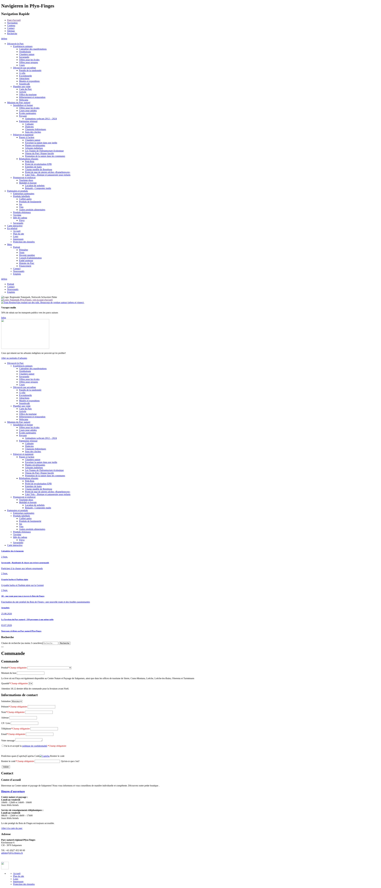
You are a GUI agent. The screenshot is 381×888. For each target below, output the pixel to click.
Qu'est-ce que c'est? (70, 761)
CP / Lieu (5, 723)
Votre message (8, 740)
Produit (14, 667)
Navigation (12, 23)
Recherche (12, 33)
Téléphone (15, 728)
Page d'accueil (14, 20)
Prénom (14, 706)
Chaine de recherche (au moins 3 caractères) (22, 643)
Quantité (14, 683)
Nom (13, 712)
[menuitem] (193, 20)
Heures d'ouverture (13, 791)
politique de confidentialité (34, 746)
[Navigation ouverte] (2, 646)
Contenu (11, 25)
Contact (10, 28)
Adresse (5, 717)
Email (13, 734)
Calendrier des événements (12, 551)
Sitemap (11, 31)
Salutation (6, 701)
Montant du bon (8, 673)
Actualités (5, 608)
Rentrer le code (17, 761)
